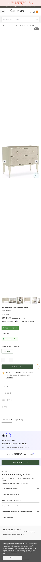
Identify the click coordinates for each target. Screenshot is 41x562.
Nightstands (17, 26)
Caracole (6, 314)
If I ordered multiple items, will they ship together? (17, 511)
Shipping (5, 407)
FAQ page (25, 483)
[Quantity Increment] (11, 360)
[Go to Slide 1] (5, 300)
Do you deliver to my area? (10, 506)
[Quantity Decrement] (3, 360)
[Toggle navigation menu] (3, 11)
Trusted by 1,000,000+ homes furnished (19, 373)
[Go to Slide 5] (34, 300)
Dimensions (6, 393)
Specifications (7, 400)
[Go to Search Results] (37, 19)
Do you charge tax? (7, 517)
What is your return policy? (10, 488)
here (4, 553)
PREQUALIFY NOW (20, 462)
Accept (12, 557)
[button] (31, 11)
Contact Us (28, 6)
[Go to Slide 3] (19, 300)
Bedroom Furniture (7, 26)
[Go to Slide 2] (12, 300)
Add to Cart (17, 367)
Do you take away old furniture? (11, 500)
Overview (5, 386)
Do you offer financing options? (11, 494)
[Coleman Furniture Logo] (17, 11)
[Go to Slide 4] (27, 300)
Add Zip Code (5, 333)
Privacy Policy (14, 552)
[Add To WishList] (37, 366)
